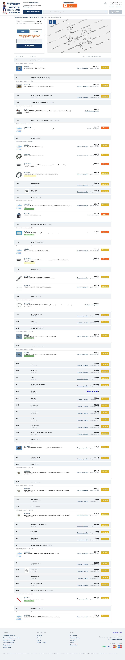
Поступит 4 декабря (82, 68)
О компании (73, 635)
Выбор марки (24, 17)
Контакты (119, 6)
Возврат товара (7, 645)
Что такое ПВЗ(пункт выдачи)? (11, 637)
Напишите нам (117, 632)
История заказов (41, 642)
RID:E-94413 (27, 163)
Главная (16, 17)
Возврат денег (7, 647)
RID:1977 (26, 335)
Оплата (39, 637)
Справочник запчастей (9, 635)
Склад (72, 642)
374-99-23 (116, 2)
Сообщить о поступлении (92, 111)
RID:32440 (27, 172)
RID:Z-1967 (27, 231)
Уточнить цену (91, 391)
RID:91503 (27, 303)
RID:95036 (27, 276)
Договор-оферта (75, 637)
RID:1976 (26, 352)
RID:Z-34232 (27, 127)
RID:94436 (27, 154)
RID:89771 (27, 597)
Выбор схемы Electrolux (36, 17)
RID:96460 (27, 552)
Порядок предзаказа (8, 642)
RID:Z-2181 (27, 213)
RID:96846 (27, 446)
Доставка (39, 635)
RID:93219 (27, 204)
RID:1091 (26, 67)
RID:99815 (27, 285)
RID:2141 (26, 109)
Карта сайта (73, 645)
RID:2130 (26, 249)
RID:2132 (26, 145)
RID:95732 (27, 84)
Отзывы (112, 6)
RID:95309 (27, 471)
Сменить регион (27, 6)
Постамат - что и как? (9, 640)
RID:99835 (27, 615)
